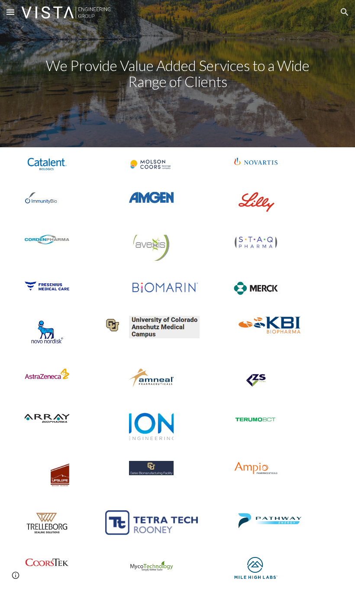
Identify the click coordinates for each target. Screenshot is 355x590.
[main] (177, 73)
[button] (10, 12)
